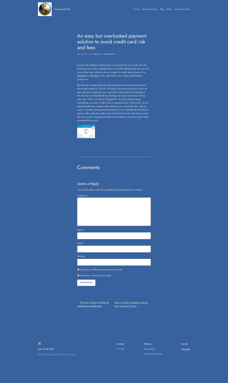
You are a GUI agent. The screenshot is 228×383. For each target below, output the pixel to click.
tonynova (97, 54)
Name (80, 229)
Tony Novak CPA (62, 9)
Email (80, 243)
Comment (82, 195)
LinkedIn (81, 75)
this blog (95, 75)
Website (81, 256)
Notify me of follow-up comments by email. (101, 269)
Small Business (109, 54)
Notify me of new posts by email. (96, 275)
